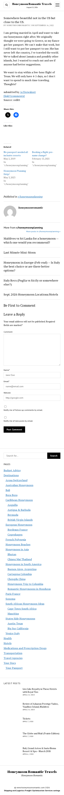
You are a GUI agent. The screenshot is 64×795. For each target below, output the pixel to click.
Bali (8, 490)
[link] (7, 96)
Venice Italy (13, 633)
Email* (6, 381)
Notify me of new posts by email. (18, 421)
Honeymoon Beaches (18, 544)
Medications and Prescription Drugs (25, 648)
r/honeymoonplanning (30, 196)
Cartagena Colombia (20, 574)
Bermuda (13, 515)
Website (7, 392)
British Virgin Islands (20, 520)
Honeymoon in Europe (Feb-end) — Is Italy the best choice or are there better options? (32, 266)
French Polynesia (16, 539)
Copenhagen (15, 534)
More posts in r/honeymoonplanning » (43, 231)
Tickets (26, 718)
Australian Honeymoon (19, 485)
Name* (7, 370)
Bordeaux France (18, 529)
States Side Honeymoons (20, 618)
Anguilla (13, 505)
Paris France (13, 594)
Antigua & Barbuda (19, 510)
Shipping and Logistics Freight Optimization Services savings (32, 790)
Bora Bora (11, 495)
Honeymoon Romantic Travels (32, 4)
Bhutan (12, 554)
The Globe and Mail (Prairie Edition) (41, 733)
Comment (8, 332)
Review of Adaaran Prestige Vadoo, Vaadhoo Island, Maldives (40, 705)
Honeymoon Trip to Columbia (25, 584)
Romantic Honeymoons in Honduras (29, 589)
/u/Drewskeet (28, 92)
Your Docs (10, 663)
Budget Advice (12, 470)
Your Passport (14, 668)
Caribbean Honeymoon (19, 500)
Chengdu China (16, 579)
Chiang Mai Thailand (20, 559)
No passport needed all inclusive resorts (16, 153)
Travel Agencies (13, 658)
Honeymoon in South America (23, 564)
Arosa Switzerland (16, 480)
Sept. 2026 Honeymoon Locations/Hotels (31, 294)
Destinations (11, 475)
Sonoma (10, 599)
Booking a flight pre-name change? (42, 153)
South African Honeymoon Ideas (25, 604)
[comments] (17, 96)
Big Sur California (18, 628)
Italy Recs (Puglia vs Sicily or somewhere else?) (31, 282)
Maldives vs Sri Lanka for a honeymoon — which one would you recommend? (31, 240)
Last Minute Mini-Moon (20, 252)
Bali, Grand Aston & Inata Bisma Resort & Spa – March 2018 (39, 750)
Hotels (7, 643)
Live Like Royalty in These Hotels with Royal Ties (40, 690)
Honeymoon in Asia (17, 549)
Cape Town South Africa (22, 608)
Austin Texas (15, 623)
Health (8, 638)
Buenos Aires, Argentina (22, 569)
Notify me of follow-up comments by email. (23, 410)
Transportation (13, 653)
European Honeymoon (19, 524)
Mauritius (13, 613)
